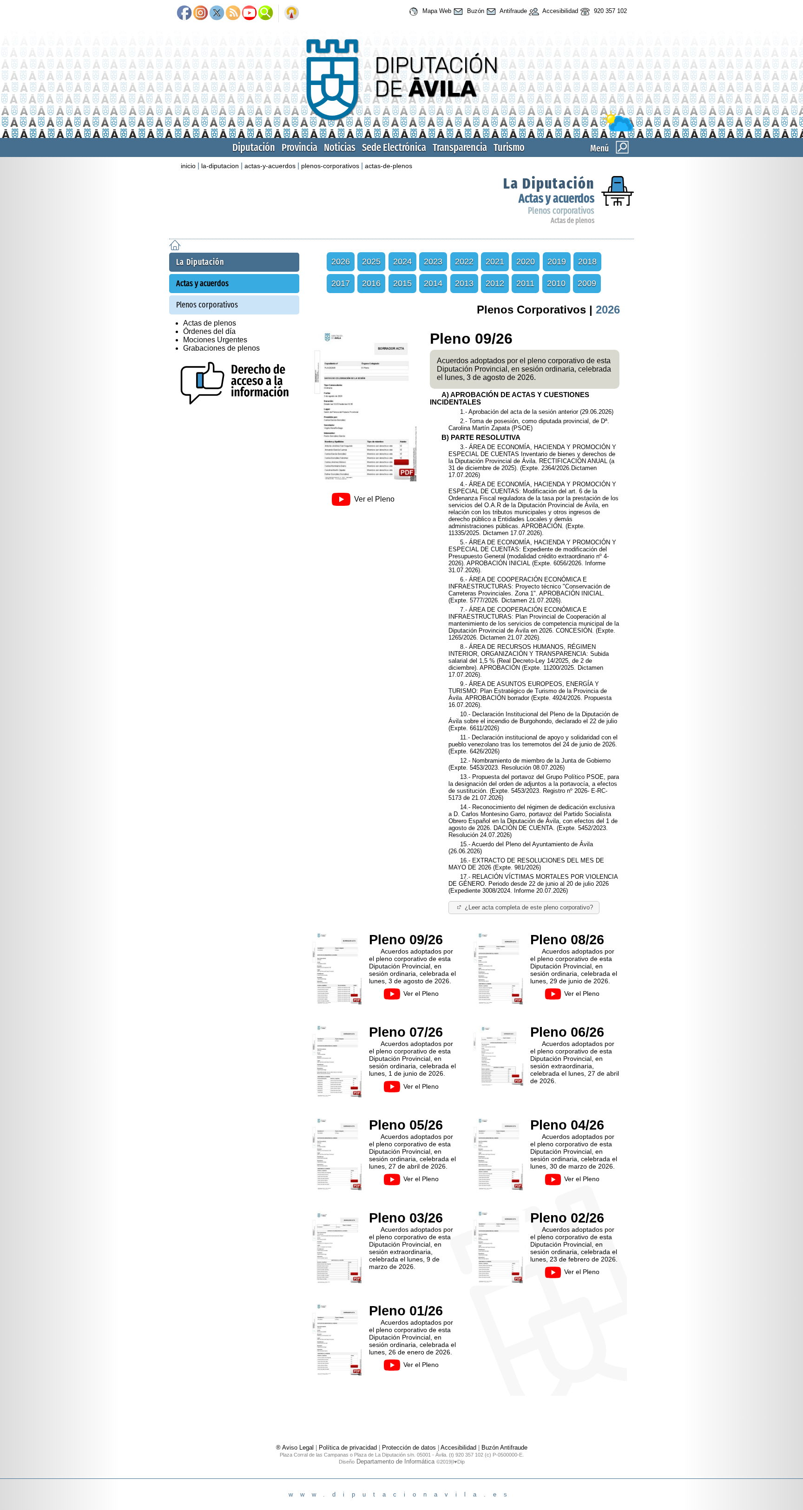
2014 (433, 283)
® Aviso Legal (296, 1447)
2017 (340, 283)
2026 (340, 261)
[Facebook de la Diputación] (184, 13)
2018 (587, 261)
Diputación (253, 147)
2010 (556, 283)
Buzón (474, 10)
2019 (556, 261)
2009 (587, 283)
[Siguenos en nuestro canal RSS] (233, 13)
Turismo (509, 147)
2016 (371, 283)
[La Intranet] (291, 13)
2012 (495, 283)
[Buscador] (265, 13)
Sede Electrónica (394, 147)
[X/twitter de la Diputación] (217, 13)
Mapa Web (436, 10)
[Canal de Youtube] (249, 13)
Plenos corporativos (561, 210)
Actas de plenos (572, 220)
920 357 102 (609, 10)
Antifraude (512, 10)
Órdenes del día (209, 331)
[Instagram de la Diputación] (200, 13)
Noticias (339, 147)
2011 (525, 283)
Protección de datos (409, 1447)
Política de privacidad (348, 1447)
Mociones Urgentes (215, 340)
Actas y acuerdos (556, 198)
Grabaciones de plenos (221, 348)
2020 (525, 261)
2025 (371, 261)
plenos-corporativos (330, 166)
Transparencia (460, 147)
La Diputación (548, 183)
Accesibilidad (559, 10)
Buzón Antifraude (504, 1447)
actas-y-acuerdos (270, 166)
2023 (433, 261)
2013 (464, 283)
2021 (495, 261)
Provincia (299, 147)
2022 (464, 261)
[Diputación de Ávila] (401, 129)
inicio (188, 166)
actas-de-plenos (388, 166)
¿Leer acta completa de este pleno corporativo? (529, 907)
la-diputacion (220, 166)
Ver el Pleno (374, 499)
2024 (402, 261)
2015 (402, 283)
